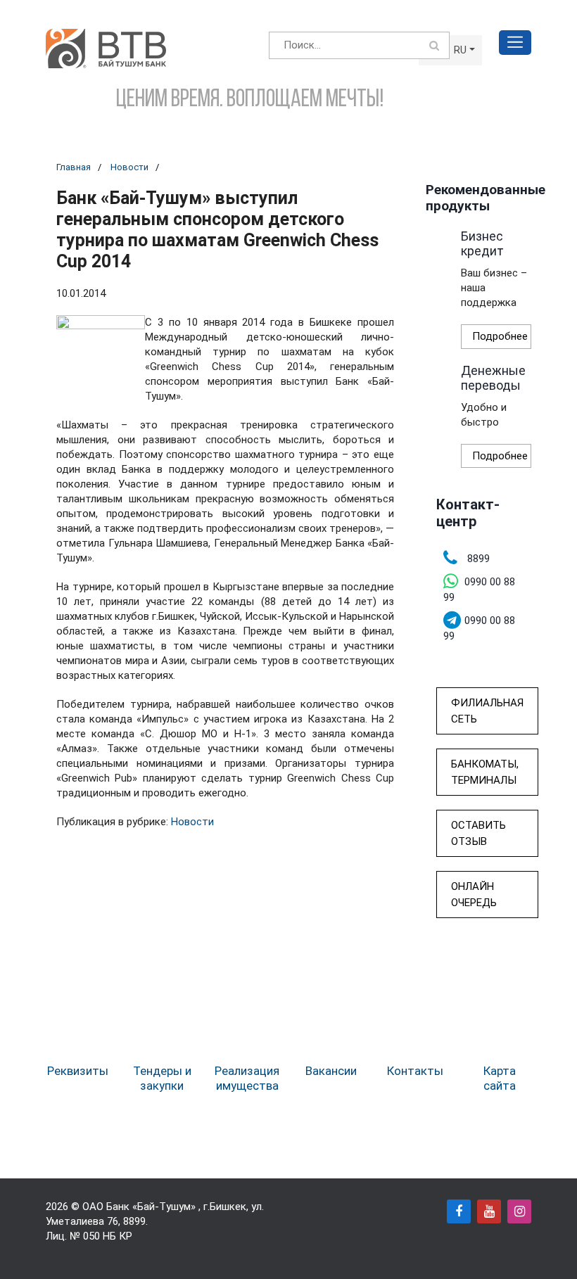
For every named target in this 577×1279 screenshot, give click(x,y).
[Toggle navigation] (515, 42)
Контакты (415, 1071)
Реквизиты (77, 1071)
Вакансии (331, 1071)
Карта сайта (499, 1078)
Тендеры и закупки (162, 1078)
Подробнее (500, 336)
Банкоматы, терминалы (485, 772)
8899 (134, 1221)
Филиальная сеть (487, 710)
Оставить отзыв (478, 833)
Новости (129, 167)
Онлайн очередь (474, 894)
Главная (73, 167)
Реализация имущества (247, 1078)
